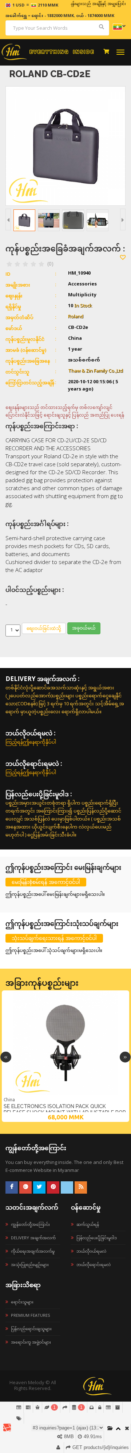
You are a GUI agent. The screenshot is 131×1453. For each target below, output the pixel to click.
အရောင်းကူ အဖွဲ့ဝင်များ (31, 1342)
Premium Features (30, 1315)
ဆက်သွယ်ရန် (87, 1224)
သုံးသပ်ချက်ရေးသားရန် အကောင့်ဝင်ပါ (54, 938)
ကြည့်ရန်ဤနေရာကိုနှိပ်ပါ (30, 742)
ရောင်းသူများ (22, 1301)
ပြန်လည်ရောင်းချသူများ (31, 1328)
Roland (75, 317)
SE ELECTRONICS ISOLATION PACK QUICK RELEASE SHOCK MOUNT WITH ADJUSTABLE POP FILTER (65, 1109)
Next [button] (125, 1057)
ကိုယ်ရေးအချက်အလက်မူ (33, 1251)
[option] (65, 1056)
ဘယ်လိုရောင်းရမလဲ (93, 1264)
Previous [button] (5, 1057)
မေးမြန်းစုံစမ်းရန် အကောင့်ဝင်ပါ (46, 881)
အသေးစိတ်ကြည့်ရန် (65, 1094)
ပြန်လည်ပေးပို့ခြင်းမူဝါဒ (96, 1237)
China (9, 1099)
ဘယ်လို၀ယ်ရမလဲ (91, 1251)
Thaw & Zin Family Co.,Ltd (95, 371)
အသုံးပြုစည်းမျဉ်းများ (30, 1264)
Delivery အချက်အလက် (33, 1237)
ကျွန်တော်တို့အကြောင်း (30, 1224)
